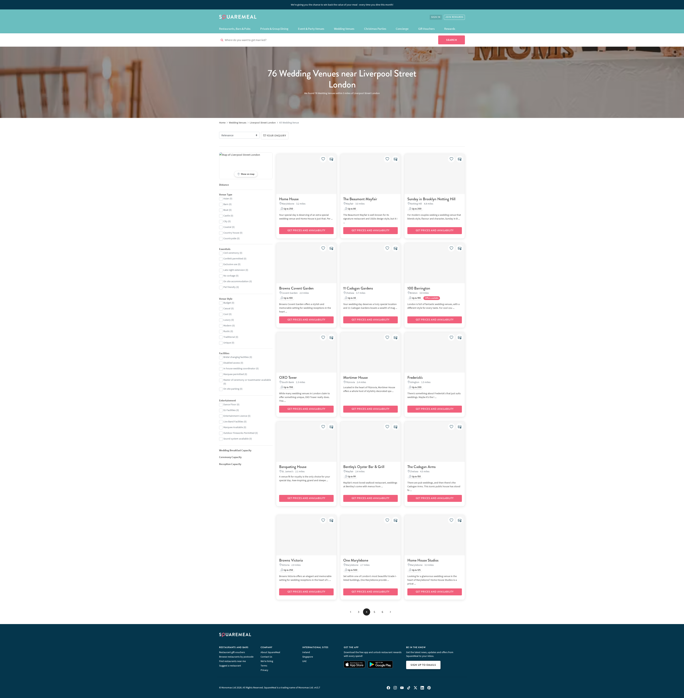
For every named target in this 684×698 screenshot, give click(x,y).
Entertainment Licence (235, 415)
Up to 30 (351, 298)
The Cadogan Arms (421, 466)
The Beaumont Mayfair (360, 199)
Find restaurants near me (232, 661)
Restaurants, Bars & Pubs (234, 29)
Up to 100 (288, 298)
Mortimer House (355, 377)
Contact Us (266, 656)
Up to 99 (351, 476)
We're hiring (267, 661)
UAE (304, 661)
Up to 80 (351, 208)
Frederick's (415, 377)
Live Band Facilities (233, 421)
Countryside (229, 238)
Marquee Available (233, 427)
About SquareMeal (270, 652)
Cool (225, 314)
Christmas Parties (375, 29)
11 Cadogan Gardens (358, 288)
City (225, 221)
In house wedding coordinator (239, 368)
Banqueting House (292, 466)
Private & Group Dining (274, 29)
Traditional (229, 336)
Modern (227, 325)
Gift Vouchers (426, 29)
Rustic (226, 331)
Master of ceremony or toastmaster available (247, 379)
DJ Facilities (229, 410)
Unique (227, 342)
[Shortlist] (323, 159)
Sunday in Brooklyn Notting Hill (431, 199)
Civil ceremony (231, 252)
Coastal (227, 227)
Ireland (306, 652)
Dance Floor (229, 404)
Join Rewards (454, 17)
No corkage (229, 275)
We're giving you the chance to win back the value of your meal (342, 4)
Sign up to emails (423, 665)
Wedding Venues (344, 29)
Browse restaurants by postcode (236, 656)
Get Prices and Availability (306, 230)
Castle (226, 215)
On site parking (231, 388)
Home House (289, 199)
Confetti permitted (233, 258)
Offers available (432, 298)
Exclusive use (230, 264)
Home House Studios (423, 560)
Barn (225, 204)
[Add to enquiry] (331, 159)
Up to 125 (416, 570)
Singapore (307, 656)
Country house (231, 232)
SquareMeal (237, 17)
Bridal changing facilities (236, 357)
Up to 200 (416, 208)
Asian (226, 198)
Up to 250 (288, 208)
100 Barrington (418, 288)
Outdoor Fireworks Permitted (239, 433)
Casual (226, 308)
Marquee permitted (233, 374)
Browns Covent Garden (296, 288)
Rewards (449, 29)
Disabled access (231, 362)
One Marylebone (355, 560)
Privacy (264, 670)
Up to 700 (288, 387)
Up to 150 (416, 476)
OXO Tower (288, 377)
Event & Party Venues (311, 29)
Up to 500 (352, 570)
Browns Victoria (291, 560)
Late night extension (234, 270)
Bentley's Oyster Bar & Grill (363, 466)
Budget (227, 302)
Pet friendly (229, 287)
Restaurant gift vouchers (232, 652)
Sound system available (236, 438)
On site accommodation (236, 281)
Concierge (402, 29)
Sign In (435, 17)
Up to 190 (416, 298)
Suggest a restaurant (230, 665)
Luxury (227, 319)
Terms (264, 665)
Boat (225, 209)
